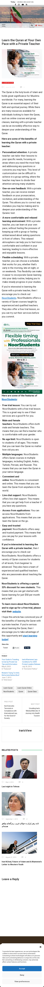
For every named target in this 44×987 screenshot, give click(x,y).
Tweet (5, 648)
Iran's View (9, 12)
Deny (22, 975)
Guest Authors (8, 82)
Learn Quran (8, 688)
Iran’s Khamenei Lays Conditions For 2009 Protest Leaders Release (31, 662)
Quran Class (32, 691)
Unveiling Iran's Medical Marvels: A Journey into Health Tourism (32, 712)
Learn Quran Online (24, 688)
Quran (21, 691)
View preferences (22, 981)
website (16, 611)
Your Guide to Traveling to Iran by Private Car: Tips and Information (10, 662)
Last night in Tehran (10, 786)
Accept (22, 969)
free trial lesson (32, 408)
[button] (40, 947)
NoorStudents (9, 298)
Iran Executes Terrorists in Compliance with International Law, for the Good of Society (10, 712)
